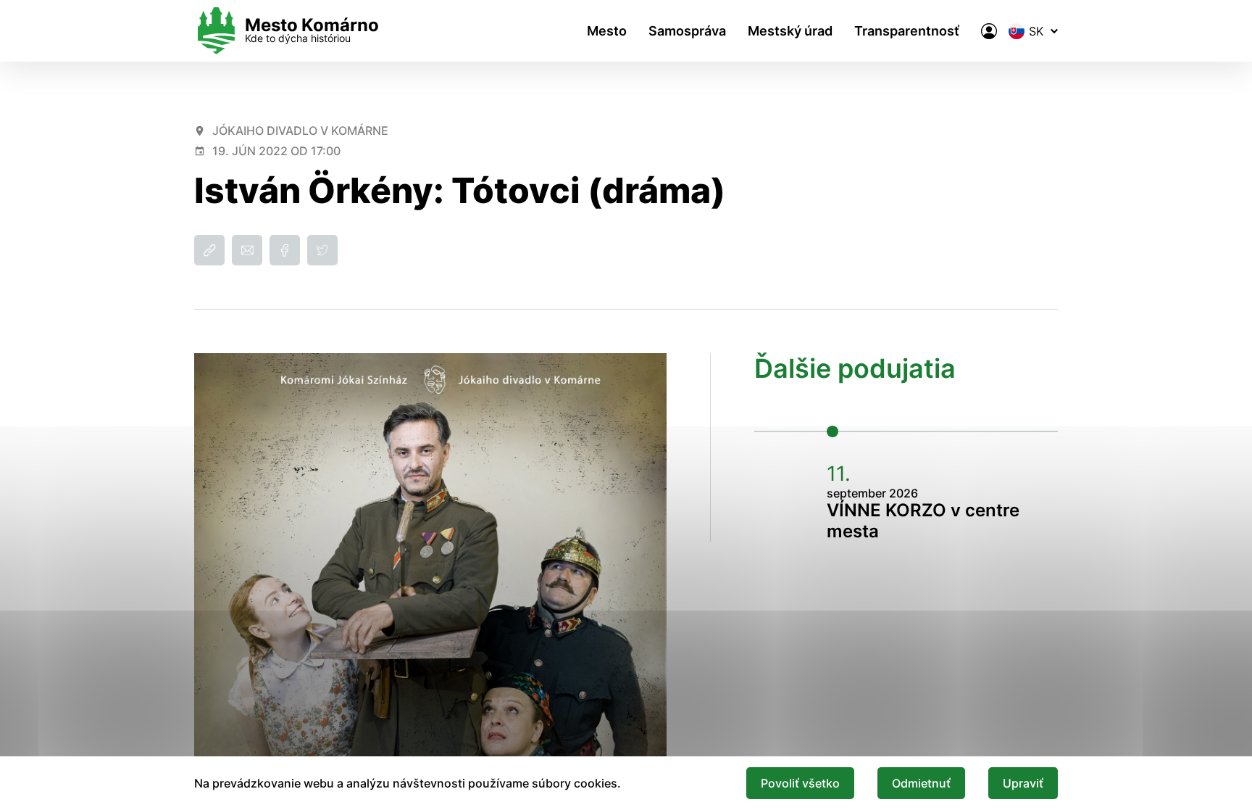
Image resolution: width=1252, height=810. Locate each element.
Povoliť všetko (800, 783)
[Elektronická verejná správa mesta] (989, 31)
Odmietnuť (921, 783)
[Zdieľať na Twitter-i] (322, 250)
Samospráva (687, 30)
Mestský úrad (790, 30)
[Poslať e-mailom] (247, 250)
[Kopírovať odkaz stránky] (209, 250)
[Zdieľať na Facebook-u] (285, 250)
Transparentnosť (906, 30)
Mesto (607, 30)
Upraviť (1023, 783)
